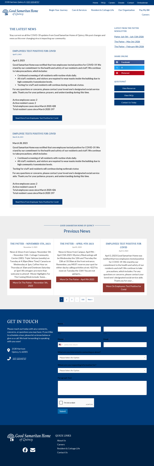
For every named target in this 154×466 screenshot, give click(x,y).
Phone (61, 339)
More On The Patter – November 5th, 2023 (32, 284)
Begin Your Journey (58, 10)
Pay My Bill (144, 10)
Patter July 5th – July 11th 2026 (129, 36)
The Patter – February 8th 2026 (129, 46)
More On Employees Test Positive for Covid (125, 288)
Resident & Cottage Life (102, 10)
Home (95, 2)
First (59, 333)
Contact (130, 2)
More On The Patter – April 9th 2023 (79, 279)
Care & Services (79, 10)
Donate (121, 2)
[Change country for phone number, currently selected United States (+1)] (60, 344)
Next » (90, 299)
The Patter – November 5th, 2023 (30, 243)
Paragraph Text (65, 378)
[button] (37, 118)
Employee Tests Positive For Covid (34, 133)
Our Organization (126, 10)
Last (105, 333)
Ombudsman (142, 2)
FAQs (103, 2)
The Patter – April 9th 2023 (77, 243)
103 (82, 299)
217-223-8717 (33, 2)
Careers (112, 2)
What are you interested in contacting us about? (79, 352)
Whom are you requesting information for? (77, 365)
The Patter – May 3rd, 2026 (127, 41)
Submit (63, 411)
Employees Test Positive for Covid (34, 51)
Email (106, 339)
